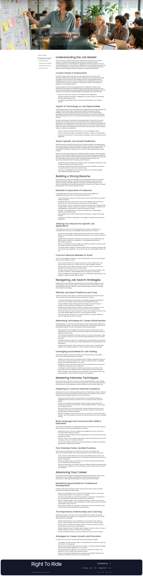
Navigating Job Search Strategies (45, 63)
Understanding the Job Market (44, 58)
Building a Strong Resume (43, 60)
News (91, 568)
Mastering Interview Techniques (45, 65)
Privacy (103, 572)
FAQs (95, 568)
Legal (110, 572)
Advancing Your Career (43, 68)
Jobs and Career (41, 30)
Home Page (85, 568)
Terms (107, 572)
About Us (99, 572)
